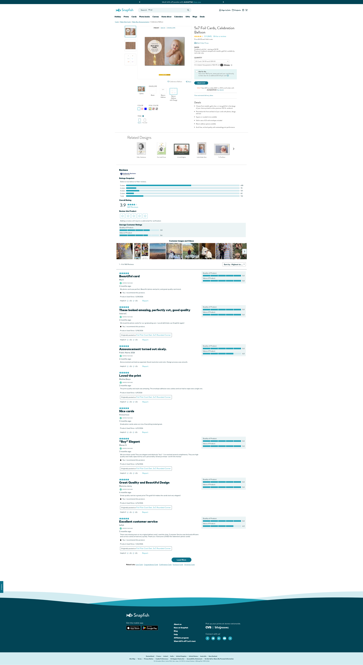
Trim (140, 116)
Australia (203, 656)
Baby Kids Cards (125, 22)
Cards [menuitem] (134, 16)
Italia (172, 656)
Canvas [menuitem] (155, 16)
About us (178, 624)
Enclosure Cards (178, 564)
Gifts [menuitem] (188, 16)
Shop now (197, 2)
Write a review (219, 36)
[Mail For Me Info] (228, 75)
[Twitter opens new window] (231, 637)
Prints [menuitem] (126, 16)
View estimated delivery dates (203, 95)
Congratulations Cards (151, 564)
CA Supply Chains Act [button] (177, 659)
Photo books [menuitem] (144, 16)
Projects (237, 10)
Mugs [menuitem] (195, 16)
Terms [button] (140, 659)
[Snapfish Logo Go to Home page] (124, 10)
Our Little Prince (161, 157)
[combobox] (164, 10)
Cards (117, 22)
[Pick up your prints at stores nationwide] (208, 627)
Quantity (198, 58)
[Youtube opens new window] (225, 637)
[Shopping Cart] (246, 10)
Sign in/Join (226, 10)
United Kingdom (181, 656)
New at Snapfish (181, 628)
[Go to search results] (188, 10)
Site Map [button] (132, 659)
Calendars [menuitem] (178, 16)
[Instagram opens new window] (214, 637)
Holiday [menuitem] (118, 16)
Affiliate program (181, 638)
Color (140, 106)
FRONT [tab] (156, 28)
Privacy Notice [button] (148, 659)
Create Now (201, 83)
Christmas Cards (189, 564)
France (158, 656)
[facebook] (208, 637)
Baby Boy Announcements (140, 22)
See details (220, 90)
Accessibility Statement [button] (194, 659)
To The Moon (221, 157)
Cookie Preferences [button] (162, 659)
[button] (168, 81)
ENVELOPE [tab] (171, 28)
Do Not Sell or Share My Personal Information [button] (219, 659)
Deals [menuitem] (202, 16)
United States (193, 656)
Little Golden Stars (202, 157)
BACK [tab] (163, 28)
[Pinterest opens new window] (220, 637)
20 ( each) (205, 61)
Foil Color (153, 106)
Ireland (165, 656)
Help (176, 634)
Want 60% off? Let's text (185, 641)
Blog (176, 631)
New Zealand (213, 656)
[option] (130, 31)
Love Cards (139, 564)
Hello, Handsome (141, 157)
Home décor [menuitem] (166, 16)
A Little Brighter (181, 157)
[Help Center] (243, 10)
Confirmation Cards (165, 564)
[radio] (139, 108)
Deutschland (150, 656)
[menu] (188, 82)
